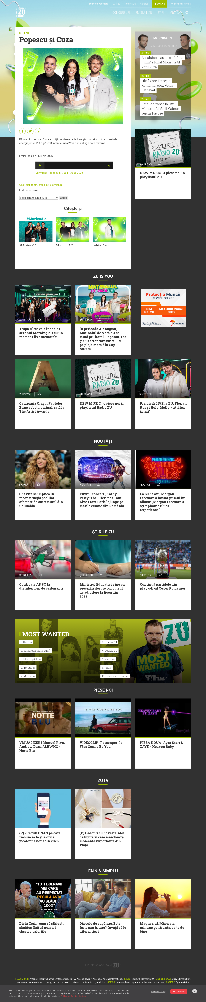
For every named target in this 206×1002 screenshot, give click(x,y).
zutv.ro (59, 982)
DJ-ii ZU (116, 3)
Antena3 (97, 979)
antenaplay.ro (123, 982)
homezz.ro (149, 982)
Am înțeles (180, 991)
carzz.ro (160, 982)
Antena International (112, 979)
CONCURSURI (121, 12)
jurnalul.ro (100, 982)
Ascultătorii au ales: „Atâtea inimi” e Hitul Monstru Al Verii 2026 (162, 62)
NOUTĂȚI (103, 441)
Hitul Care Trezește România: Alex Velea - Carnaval (158, 85)
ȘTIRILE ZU (103, 531)
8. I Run (106, 667)
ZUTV (72, 979)
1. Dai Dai (26, 642)
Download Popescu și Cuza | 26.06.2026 (59, 172)
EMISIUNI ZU (143, 12)
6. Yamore (108, 659)
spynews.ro (22, 982)
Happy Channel (47, 979)
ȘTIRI (160, 12)
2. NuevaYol (109, 642)
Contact (144, 3)
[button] (39, 165)
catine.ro (76, 982)
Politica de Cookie (158, 991)
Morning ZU (64, 245)
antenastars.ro (36, 982)
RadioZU (136, 979)
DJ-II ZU (24, 33)
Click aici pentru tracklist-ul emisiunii (41, 184)
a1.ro (173, 979)
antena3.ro (88, 982)
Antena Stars (61, 979)
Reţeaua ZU (130, 3)
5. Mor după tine (31, 659)
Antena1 (34, 979)
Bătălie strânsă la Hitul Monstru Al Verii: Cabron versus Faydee (160, 108)
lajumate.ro (137, 982)
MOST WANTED (45, 634)
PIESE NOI (103, 690)
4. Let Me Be (109, 650)
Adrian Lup (100, 245)
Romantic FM (147, 979)
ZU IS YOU (103, 276)
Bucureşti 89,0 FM (182, 3)
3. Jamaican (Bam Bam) (35, 650)
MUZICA (175, 12)
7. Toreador (28, 667)
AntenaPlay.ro (83, 979)
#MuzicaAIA (27, 245)
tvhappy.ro (50, 982)
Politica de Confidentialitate (73, 996)
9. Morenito (28, 676)
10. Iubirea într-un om (115, 676)
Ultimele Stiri (184, 979)
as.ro (67, 982)
